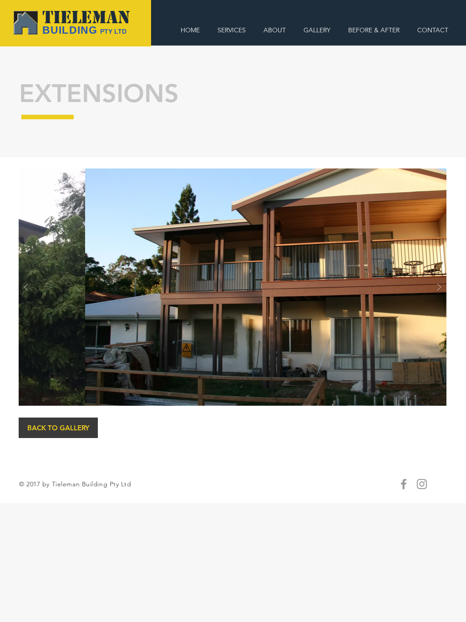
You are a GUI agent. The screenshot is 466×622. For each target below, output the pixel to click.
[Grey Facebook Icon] (403, 484)
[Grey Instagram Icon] (422, 484)
